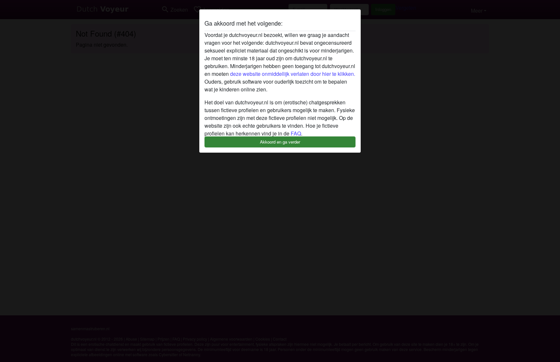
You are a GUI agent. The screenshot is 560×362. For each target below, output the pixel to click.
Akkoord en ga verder (280, 142)
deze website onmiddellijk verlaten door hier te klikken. (292, 73)
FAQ (296, 133)
